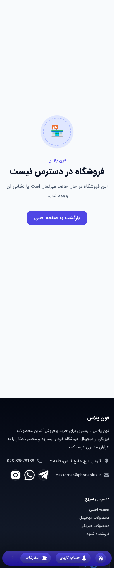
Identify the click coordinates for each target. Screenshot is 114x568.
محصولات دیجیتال (94, 517)
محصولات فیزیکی (94, 526)
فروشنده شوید (97, 534)
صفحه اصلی (99, 509)
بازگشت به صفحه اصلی (57, 217)
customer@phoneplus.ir (78, 475)
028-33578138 (20, 461)
